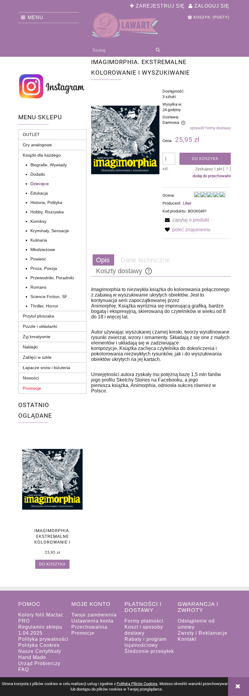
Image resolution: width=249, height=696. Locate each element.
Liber (187, 203)
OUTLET (31, 134)
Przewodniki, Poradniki (52, 277)
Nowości (31, 377)
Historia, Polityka (46, 202)
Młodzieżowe (42, 249)
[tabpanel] (161, 340)
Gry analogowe (37, 144)
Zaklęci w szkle (37, 357)
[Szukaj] (158, 50)
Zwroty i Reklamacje (202, 633)
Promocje (32, 388)
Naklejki (30, 347)
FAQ (23, 669)
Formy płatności (143, 620)
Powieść (38, 258)
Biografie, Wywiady (48, 164)
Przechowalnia (89, 627)
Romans (38, 287)
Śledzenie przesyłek (149, 651)
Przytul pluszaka (38, 316)
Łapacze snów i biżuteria (46, 367)
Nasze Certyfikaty (39, 651)
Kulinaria (38, 240)
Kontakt (187, 639)
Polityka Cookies (39, 645)
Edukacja (39, 193)
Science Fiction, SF (48, 296)
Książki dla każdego (42, 155)
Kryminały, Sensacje (49, 230)
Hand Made (32, 657)
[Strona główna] (124, 25)
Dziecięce (39, 183)
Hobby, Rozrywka (47, 211)
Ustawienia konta (92, 620)
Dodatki (37, 174)
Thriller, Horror (44, 306)
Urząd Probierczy (39, 663)
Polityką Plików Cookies (137, 683)
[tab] (103, 259)
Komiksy (38, 221)
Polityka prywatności (43, 639)
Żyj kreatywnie (36, 336)
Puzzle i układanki (40, 326)
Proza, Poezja (43, 268)
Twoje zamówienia (94, 614)
